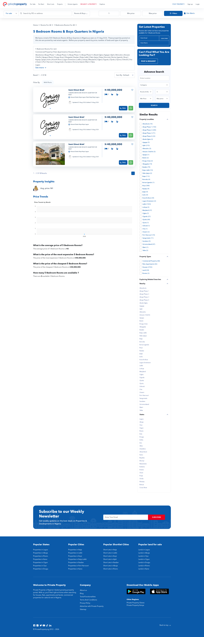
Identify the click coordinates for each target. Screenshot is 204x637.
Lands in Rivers (144, 566)
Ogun (141, 428)
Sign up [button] (190, 4)
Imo (141, 443)
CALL (123, 108)
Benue (142, 484)
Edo (141, 434)
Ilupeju (38, 59)
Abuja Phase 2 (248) (149, 130)
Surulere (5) (146, 241)
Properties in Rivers (40, 556)
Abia (141, 446)
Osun (141, 472)
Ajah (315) (145, 145)
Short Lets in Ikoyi (110, 556)
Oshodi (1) (146, 226)
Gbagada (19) (147, 164)
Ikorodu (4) (146, 179)
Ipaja (44, 59)
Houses (71, 52)
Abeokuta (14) (147, 124)
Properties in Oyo (40, 566)
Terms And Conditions (88, 600)
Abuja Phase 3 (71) (148, 133)
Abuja (141, 422)
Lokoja (85, 59)
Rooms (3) (145, 273)
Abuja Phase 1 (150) (149, 127)
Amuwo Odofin (145, 315)
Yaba (93, 62)
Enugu (142, 437)
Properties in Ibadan (76, 562)
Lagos (37, 65)
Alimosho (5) (146, 149)
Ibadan (76, 57)
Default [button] (126, 75)
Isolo (49, 59)
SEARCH (154, 105)
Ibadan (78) (146, 167)
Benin (51, 57)
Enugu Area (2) (147, 161)
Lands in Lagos (144, 550)
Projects (60, 4)
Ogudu (106, 59)
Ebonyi (142, 461)
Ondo (142, 478)
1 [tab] (50, 108)
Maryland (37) (147, 210)
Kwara (142, 470)
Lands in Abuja (144, 553)
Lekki (79, 59)
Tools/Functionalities (88, 596)
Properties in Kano (40, 559)
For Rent (41, 4)
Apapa (45, 57)
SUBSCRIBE (164, 38)
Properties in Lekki (75, 553)
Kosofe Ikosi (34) (148, 198)
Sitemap (83, 609)
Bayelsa (142, 458)
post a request (148, 61)
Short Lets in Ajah (110, 559)
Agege (107, 55)
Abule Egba (98, 55)
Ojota (118, 59)
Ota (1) (144, 229)
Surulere (68, 62)
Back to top (164, 625)
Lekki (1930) (146, 204)
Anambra (143, 449)
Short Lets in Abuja (110, 566)
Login (198, 4)
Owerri (39, 62)
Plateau (142, 481)
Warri (87, 62)
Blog (82, 593)
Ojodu (112, 59)
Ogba (99, 59)
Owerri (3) (145, 232)
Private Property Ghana (135, 603)
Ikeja (101, 57)
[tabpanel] (50, 100)
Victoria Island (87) (148, 244)
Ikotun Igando (117, 57)
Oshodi (125, 59)
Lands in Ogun (144, 559)
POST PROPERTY (179, 4)
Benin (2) (145, 158)
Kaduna (142, 467)
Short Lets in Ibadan (111, 562)
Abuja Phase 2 (62, 55)
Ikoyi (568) (146, 186)
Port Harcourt (48, 62)
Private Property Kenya (135, 605)
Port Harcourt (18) (148, 235)
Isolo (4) (145, 195)
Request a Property (89, 4)
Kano (141, 455)
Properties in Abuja (40, 553)
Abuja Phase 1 (50, 55)
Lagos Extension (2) (149, 201)
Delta (141, 440)
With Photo (48, 82)
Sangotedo (59, 62)
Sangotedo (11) (147, 238)
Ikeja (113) (145, 176)
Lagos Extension (69, 59)
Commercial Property (43, 52)
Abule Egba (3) (147, 139)
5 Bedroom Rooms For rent (46, 49)
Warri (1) (145, 247)
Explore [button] (102, 4)
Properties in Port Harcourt (78, 566)
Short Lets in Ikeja (110, 550)
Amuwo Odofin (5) (148, 152)
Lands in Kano (143, 569)
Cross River (143, 487)
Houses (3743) (147, 267)
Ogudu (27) (146, 216)
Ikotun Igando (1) (148, 182)
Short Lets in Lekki (110, 553)
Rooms (78, 52)
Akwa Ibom (143, 452)
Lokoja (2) (145, 207)
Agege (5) (145, 142)
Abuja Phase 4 (87, 55)
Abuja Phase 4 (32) (148, 136)
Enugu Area (59, 57)
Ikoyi (126, 57)
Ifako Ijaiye (94, 57)
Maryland (92, 59)
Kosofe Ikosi (57, 59)
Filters (174, 13)
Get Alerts (190, 13)
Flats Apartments (60, 52)
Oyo (141, 425)
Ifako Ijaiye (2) (147, 173)
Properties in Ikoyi (75, 556)
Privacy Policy (85, 603)
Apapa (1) (145, 155)
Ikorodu (107, 57)
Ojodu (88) (146, 220)
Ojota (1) (145, 223)
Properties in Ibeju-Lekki (77, 559)
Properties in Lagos (40, 550)
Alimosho (119, 55)
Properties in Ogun (40, 562)
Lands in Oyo (143, 556)
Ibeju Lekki (84, 57)
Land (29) (145, 270)
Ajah (112, 55)
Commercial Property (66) (151, 261)
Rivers (141, 431)
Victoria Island (78, 62)
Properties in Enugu (40, 569)
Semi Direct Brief (76, 117)
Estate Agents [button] (73, 4)
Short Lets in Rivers (110, 569)
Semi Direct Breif (76, 90)
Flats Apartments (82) (149, 264)
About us (83, 590)
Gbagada (69, 57)
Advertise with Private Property (91, 606)
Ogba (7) (145, 213)
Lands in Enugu (144, 562)
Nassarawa (143, 464)
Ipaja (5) (145, 192)
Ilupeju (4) (145, 189)
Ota (130, 59)
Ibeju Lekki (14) (147, 170)
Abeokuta (39, 55)
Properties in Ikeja (75, 550)
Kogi (141, 475)
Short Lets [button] (50, 4)
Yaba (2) (145, 250)
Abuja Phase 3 (75, 55)
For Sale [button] (32, 4)
